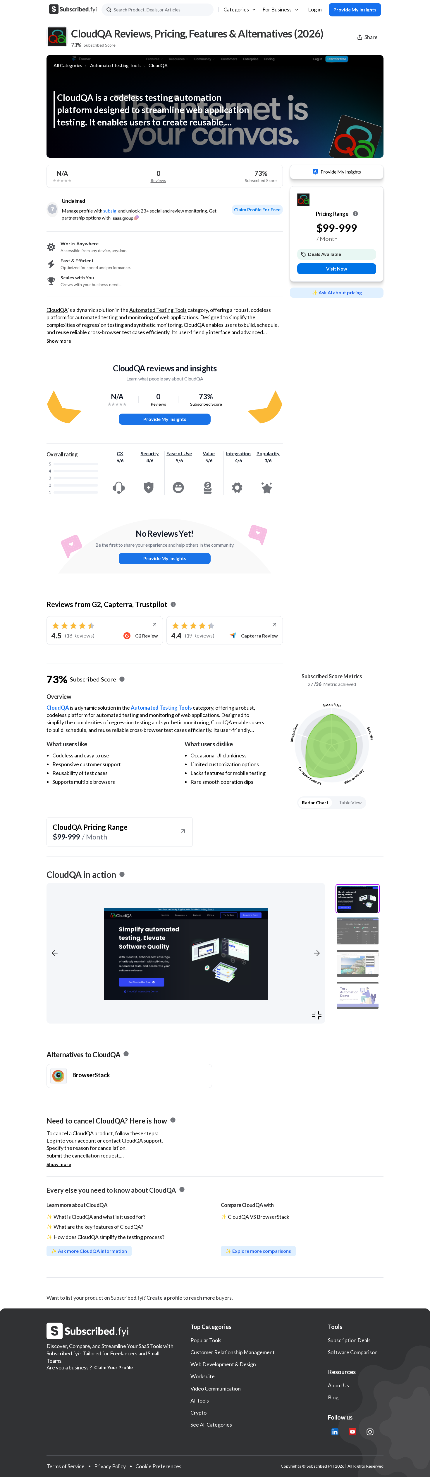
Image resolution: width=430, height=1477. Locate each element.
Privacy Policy (110, 1466)
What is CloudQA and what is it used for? (99, 1216)
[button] (54, 953)
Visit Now (336, 268)
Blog (333, 1397)
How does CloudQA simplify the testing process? (109, 1237)
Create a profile (164, 1297)
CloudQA (158, 65)
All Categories (68, 65)
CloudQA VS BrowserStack (258, 1216)
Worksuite (202, 1376)
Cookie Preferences (158, 1466)
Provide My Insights (164, 419)
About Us (338, 1385)
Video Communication (215, 1388)
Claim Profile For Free (257, 209)
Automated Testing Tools (115, 65)
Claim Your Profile (113, 1367)
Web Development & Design (223, 1364)
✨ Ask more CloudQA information (89, 1251)
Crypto (198, 1412)
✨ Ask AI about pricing (337, 292)
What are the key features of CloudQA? (98, 1226)
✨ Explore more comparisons (258, 1251)
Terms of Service (66, 1466)
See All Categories (211, 1424)
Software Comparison (353, 1352)
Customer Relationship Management (232, 1352)
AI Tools (199, 1400)
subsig (109, 210)
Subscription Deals (349, 1340)
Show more (59, 341)
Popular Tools (205, 1340)
